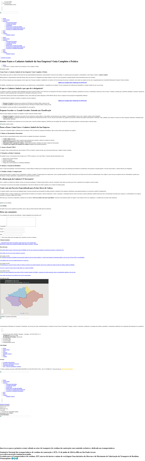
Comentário (3, 226)
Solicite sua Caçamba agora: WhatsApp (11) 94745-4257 (72, 82)
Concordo (2, 410)
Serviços (5, 21)
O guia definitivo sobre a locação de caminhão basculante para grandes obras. (14, 260)
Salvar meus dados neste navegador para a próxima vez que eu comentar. (19, 237)
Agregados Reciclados (11, 22)
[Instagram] (3, 330)
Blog (4, 32)
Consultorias (9, 25)
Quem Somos (6, 20)
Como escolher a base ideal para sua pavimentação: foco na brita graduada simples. (15, 275)
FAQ (4, 30)
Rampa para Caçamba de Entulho (14, 26)
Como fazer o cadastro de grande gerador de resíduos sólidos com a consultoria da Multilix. (16, 267)
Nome (2, 229)
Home (4, 18)
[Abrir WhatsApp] (141, 457)
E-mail (2, 231)
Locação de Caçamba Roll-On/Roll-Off (15, 28)
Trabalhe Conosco (10, 34)
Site (1, 234)
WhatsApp (2, 408)
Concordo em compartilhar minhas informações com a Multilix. (9, 412)
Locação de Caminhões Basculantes (14, 29)
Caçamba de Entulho (11, 24)
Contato (5, 33)
